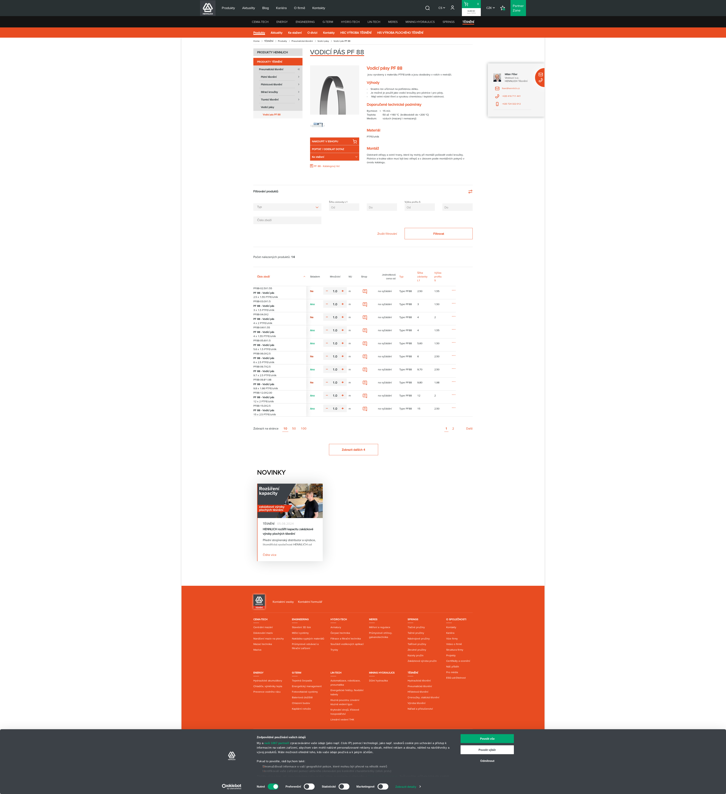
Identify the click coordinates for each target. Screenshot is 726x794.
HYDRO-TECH (350, 21)
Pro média (452, 672)
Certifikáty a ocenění (458, 660)
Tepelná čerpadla (302, 680)
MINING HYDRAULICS (420, 21)
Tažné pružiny (416, 632)
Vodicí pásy (323, 41)
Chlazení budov (301, 703)
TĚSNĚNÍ (468, 21)
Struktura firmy (454, 649)
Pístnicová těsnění (271, 84)
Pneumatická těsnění (302, 41)
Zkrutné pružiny (417, 649)
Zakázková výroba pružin (422, 660)
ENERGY (282, 21)
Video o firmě (454, 644)
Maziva (257, 649)
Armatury (335, 627)
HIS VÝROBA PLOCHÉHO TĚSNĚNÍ (400, 32)
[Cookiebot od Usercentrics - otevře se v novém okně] (231, 786)
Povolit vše (487, 738)
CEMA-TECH (260, 21)
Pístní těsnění (269, 76)
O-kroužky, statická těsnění (423, 697)
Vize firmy (452, 638)
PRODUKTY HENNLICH (272, 52)
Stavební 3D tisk (301, 627)
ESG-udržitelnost (456, 677)
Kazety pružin (416, 655)
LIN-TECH (374, 21)
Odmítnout (487, 760)
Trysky (334, 649)
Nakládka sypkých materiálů (308, 638)
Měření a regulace (379, 627)
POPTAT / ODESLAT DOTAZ (328, 149)
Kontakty (329, 32)
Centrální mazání (263, 627)
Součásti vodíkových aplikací (347, 644)
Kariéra (450, 632)
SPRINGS (449, 21)
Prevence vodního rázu (267, 691)
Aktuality (276, 32)
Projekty (451, 655)
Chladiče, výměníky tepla (267, 686)
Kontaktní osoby (283, 601)
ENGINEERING (305, 21)
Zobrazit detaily (405, 786)
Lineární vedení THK (342, 719)
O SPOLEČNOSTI (456, 619)
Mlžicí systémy (300, 632)
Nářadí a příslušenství (420, 708)
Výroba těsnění (416, 703)
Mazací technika (262, 644)
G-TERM (328, 21)
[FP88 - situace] (317, 124)
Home (256, 41)
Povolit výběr (487, 749)
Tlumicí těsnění (269, 99)
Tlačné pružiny (416, 627)
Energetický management (307, 686)
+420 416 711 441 (508, 97)
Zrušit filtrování (387, 233)
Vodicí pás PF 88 (272, 114)
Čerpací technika (340, 632)
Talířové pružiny (417, 644)
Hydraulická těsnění (419, 680)
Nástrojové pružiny (419, 638)
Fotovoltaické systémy (305, 691)
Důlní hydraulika (378, 680)
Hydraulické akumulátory (267, 680)
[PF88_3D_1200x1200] (334, 90)
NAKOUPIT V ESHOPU (325, 141)
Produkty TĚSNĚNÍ (269, 61)
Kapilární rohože (301, 708)
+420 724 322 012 (508, 105)
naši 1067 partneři (276, 743)
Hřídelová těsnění (418, 691)
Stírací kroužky (269, 91)
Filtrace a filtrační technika (345, 638)
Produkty (259, 32)
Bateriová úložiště (302, 697)
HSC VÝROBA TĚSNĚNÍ (356, 32)
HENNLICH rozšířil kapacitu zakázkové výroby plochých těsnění (288, 531)
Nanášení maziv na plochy (268, 638)
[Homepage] (259, 601)
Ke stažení (295, 32)
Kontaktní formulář (310, 601)
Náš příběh (452, 666)
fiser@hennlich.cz (507, 89)
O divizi (312, 32)
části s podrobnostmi (383, 776)
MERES (393, 21)
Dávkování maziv (263, 632)
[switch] (309, 786)
